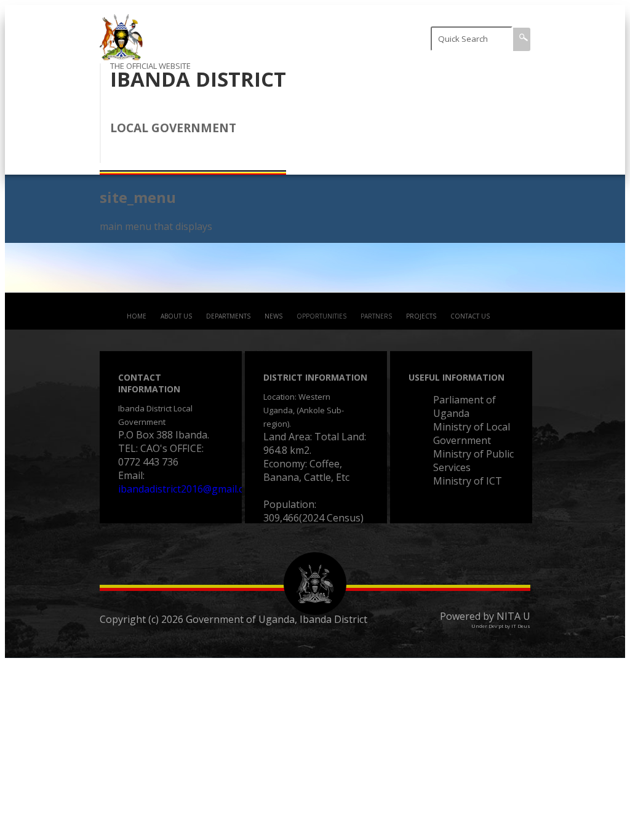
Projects (421, 316)
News (273, 316)
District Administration (447, 73)
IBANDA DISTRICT (198, 79)
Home (136, 316)
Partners (376, 316)
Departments (228, 316)
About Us (176, 316)
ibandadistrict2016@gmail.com (188, 489)
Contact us (470, 316)
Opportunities (321, 316)
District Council (449, 112)
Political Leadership (459, 144)
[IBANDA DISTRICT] (121, 56)
